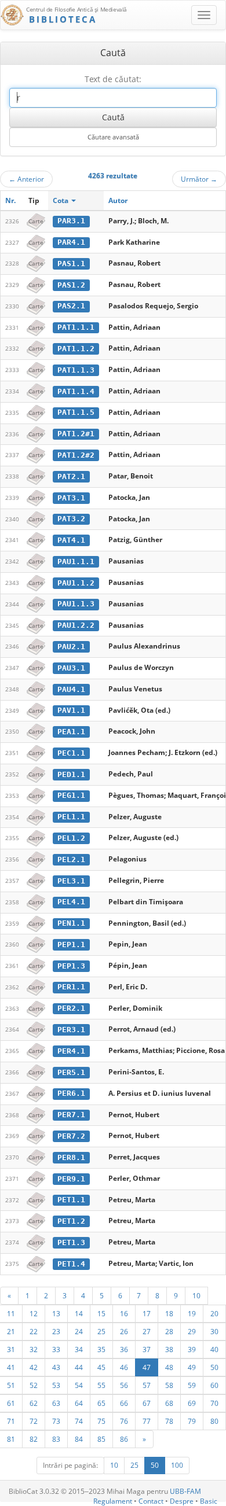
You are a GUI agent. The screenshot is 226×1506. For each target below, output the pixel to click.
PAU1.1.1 (75, 561)
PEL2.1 (71, 859)
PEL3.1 (71, 881)
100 (177, 1465)
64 (79, 1403)
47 (147, 1367)
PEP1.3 (71, 966)
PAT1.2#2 (75, 455)
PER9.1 (71, 1178)
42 (34, 1367)
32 (34, 1349)
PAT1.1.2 (75, 348)
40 (214, 1349)
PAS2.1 (71, 305)
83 (56, 1439)
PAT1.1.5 (75, 412)
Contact (150, 1501)
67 (147, 1403)
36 (124, 1349)
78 (169, 1421)
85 (101, 1439)
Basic (208, 1501)
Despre (182, 1501)
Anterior (26, 178)
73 (56, 1421)
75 (101, 1421)
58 (169, 1385)
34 (79, 1349)
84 (79, 1439)
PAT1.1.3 (75, 370)
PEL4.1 (71, 901)
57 (147, 1385)
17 (147, 1313)
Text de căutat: (113, 78)
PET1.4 (71, 1264)
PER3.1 (71, 1029)
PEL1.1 (71, 816)
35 (101, 1349)
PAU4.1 (71, 689)
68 (169, 1403)
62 (34, 1403)
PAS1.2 (71, 285)
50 (214, 1367)
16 (124, 1313)
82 (34, 1439)
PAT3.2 (71, 518)
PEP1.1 (71, 944)
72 (34, 1421)
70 (214, 1403)
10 (196, 1295)
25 (101, 1331)
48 (169, 1367)
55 (101, 1385)
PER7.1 (71, 1114)
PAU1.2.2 (75, 625)
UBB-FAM (185, 1491)
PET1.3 (71, 1242)
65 (101, 1403)
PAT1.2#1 (75, 433)
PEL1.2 (71, 838)
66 (124, 1403)
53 (56, 1385)
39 (192, 1349)
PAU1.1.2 (75, 583)
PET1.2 (71, 1221)
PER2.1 (71, 1008)
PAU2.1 (71, 646)
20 (214, 1313)
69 (192, 1403)
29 (192, 1331)
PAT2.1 (71, 476)
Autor (117, 200)
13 (56, 1313)
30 (214, 1331)
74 (79, 1421)
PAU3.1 (71, 668)
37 (147, 1349)
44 (79, 1367)
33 (56, 1349)
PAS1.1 (71, 263)
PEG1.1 (71, 795)
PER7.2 (71, 1136)
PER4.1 (71, 1051)
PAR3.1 (71, 220)
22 (34, 1331)
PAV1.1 (71, 710)
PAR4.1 (71, 242)
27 (147, 1331)
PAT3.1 (71, 498)
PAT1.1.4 (75, 391)
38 (169, 1349)
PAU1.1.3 (75, 603)
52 (34, 1385)
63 (56, 1403)
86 (124, 1439)
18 (169, 1313)
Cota (61, 200)
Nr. (10, 200)
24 (79, 1331)
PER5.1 (71, 1072)
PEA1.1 (71, 731)
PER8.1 (71, 1157)
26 (124, 1331)
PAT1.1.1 (75, 327)
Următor (199, 178)
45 (101, 1367)
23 (56, 1331)
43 (56, 1367)
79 (192, 1421)
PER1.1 (71, 986)
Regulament (112, 1501)
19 (192, 1313)
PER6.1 (71, 1093)
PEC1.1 (71, 753)
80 (214, 1421)
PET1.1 (71, 1199)
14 (79, 1313)
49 (192, 1367)
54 (79, 1385)
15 (101, 1313)
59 (192, 1385)
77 (147, 1421)
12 (34, 1313)
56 (124, 1385)
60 (214, 1385)
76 (124, 1421)
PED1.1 (71, 774)
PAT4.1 (71, 540)
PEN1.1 (71, 923)
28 (169, 1331)
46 (124, 1367)
